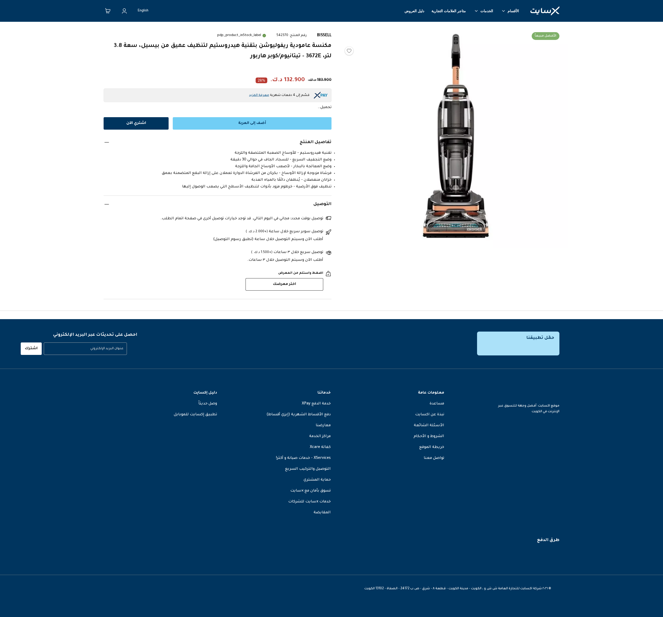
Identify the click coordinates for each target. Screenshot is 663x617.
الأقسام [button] (513, 11)
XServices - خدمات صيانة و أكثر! (303, 458)
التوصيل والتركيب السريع (308, 469)
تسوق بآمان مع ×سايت (310, 491)
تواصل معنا (434, 458)
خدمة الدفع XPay (316, 404)
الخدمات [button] (486, 11)
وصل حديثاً (207, 404)
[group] (85, 348)
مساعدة (437, 404)
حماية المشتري (317, 480)
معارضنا (323, 426)
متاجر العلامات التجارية (448, 11)
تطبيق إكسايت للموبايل (195, 415)
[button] (456, 137)
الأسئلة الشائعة (429, 426)
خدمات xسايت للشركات (309, 502)
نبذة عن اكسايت (429, 415)
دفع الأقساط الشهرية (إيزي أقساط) (298, 415)
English (143, 11)
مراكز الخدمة (320, 436)
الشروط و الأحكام (429, 436)
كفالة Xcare (320, 447)
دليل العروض (414, 11)
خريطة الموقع (431, 447)
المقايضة (322, 513)
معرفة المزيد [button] (259, 95)
